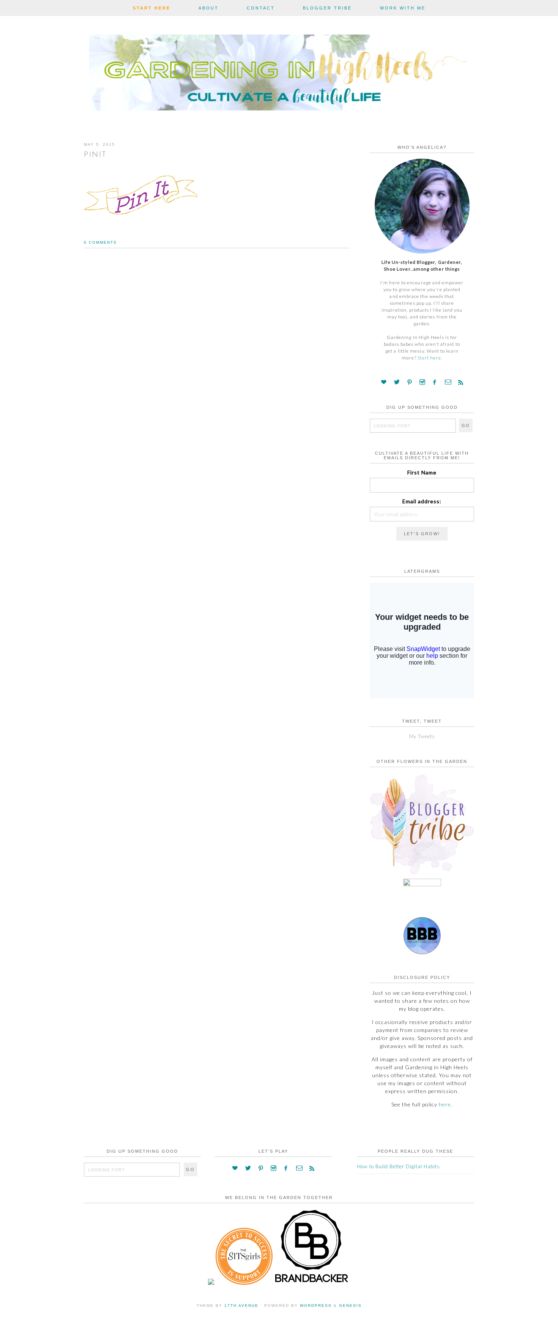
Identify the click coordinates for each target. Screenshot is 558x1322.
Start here (429, 358)
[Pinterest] (410, 382)
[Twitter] (397, 382)
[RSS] (460, 382)
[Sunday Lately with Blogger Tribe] (422, 874)
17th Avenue (241, 1305)
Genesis (350, 1305)
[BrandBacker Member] (312, 1283)
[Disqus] (217, 364)
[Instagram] (422, 382)
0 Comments (100, 242)
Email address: (421, 501)
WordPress (316, 1305)
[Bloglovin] (384, 382)
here (445, 1104)
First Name (422, 472)
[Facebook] (435, 382)
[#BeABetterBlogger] (422, 953)
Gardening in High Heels (279, 74)
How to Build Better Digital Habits (398, 1166)
